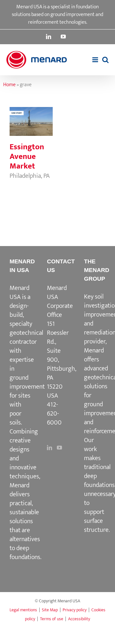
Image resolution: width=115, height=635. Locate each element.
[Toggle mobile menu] (95, 59)
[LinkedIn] (49, 447)
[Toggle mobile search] (105, 59)
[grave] (31, 121)
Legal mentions (23, 610)
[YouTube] (59, 447)
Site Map (50, 610)
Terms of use (51, 619)
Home (9, 84)
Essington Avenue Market (27, 156)
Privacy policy (75, 610)
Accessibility (79, 619)
